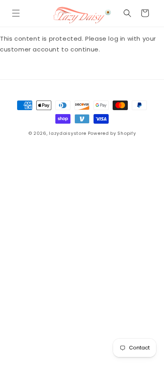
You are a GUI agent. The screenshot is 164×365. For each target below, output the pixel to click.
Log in (24, 69)
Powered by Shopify (112, 133)
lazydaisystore (67, 133)
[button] (16, 13)
